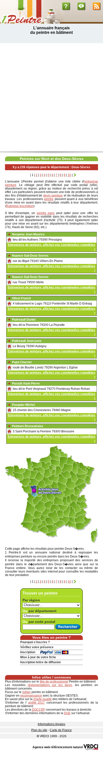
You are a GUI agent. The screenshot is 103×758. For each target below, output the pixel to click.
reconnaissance (31, 695)
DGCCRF (38, 709)
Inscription (27, 652)
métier (26, 692)
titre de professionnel (54, 681)
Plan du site (39, 730)
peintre (49, 199)
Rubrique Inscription (20, 206)
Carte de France (61, 730)
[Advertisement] (51, 97)
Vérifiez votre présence (37, 647)
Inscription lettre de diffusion (40, 662)
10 (69, 175)
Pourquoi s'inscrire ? (35, 642)
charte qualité (42, 699)
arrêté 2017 (36, 702)
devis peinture (53, 195)
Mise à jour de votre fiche (38, 657)
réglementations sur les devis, (50, 685)
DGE (67, 713)
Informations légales (51, 724)
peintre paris (45, 213)
